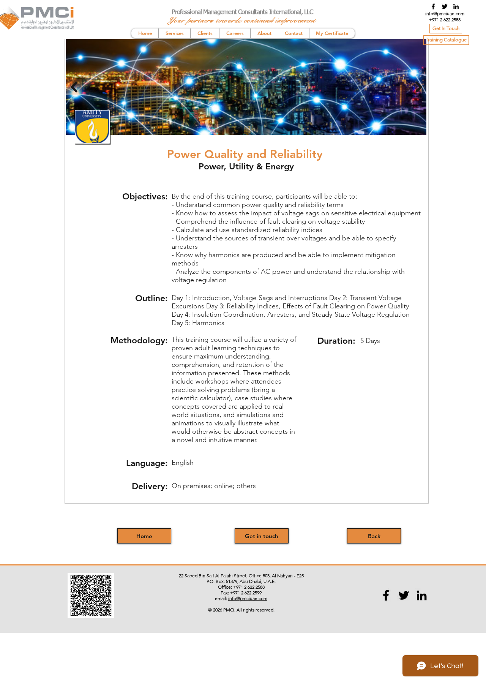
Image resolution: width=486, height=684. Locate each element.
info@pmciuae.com (444, 13)
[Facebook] (433, 6)
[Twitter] (444, 6)
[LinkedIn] (456, 6)
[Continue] (418, 87)
